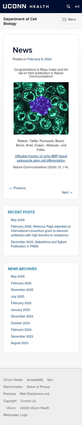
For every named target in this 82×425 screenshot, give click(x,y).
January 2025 (20, 309)
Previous (18, 188)
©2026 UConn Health (34, 408)
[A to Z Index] (77, 6)
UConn (11, 408)
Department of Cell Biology (20, 21)
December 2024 (22, 316)
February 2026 (21, 283)
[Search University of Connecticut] (68, 6)
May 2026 (18, 220)
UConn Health (13, 379)
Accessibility (35, 379)
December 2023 (22, 336)
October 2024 (20, 323)
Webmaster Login (15, 415)
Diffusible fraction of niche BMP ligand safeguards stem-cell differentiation (41, 158)
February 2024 (21, 329)
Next (67, 192)
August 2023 (19, 343)
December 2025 (22, 289)
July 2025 (17, 296)
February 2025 (21, 303)
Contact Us (28, 401)
